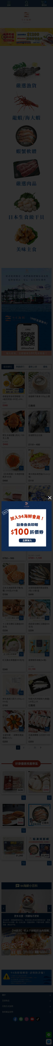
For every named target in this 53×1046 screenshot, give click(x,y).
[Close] (50, 497)
